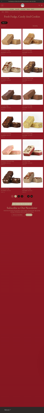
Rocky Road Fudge (5, 189)
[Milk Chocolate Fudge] (32, 94)
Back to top (7, 409)
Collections (7, 11)
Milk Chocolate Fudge (27, 106)
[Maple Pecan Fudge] (32, 177)
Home (3, 11)
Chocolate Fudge (4, 106)
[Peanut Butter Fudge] (11, 39)
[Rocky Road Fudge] (11, 177)
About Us (32, 9)
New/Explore (12, 9)
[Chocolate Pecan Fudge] (11, 122)
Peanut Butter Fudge (5, 50)
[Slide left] (1, 1)
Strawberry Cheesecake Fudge (7, 161)
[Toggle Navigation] (2, 5)
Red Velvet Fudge (26, 161)
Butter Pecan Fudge (5, 78)
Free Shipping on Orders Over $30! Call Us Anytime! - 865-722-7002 (22, 1)
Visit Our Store (23, 9)
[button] (39, 5)
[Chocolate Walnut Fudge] (32, 66)
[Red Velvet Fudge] (32, 149)
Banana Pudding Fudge (27, 133)
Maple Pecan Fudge (26, 189)
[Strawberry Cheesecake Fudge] (11, 149)
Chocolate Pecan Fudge (6, 133)
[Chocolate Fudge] (11, 94)
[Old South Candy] (23, 5)
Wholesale (28, 9)
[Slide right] (42, 1)
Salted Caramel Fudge (27, 50)
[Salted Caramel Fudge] (32, 39)
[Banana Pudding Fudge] (32, 122)
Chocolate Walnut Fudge (27, 78)
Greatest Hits (17, 9)
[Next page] (31, 196)
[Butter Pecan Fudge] (11, 66)
